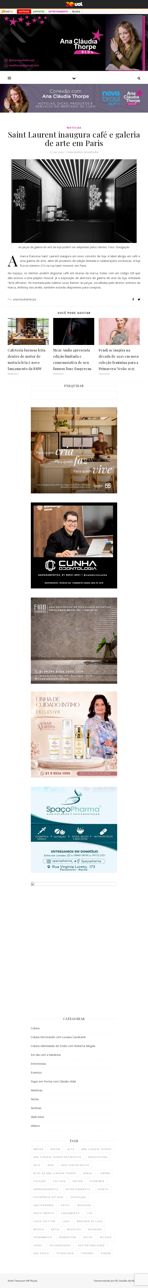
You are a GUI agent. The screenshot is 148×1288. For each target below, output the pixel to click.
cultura (59, 1181)
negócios (74, 1229)
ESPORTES (39, 11)
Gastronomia (44, 1205)
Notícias (74, 127)
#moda (38, 1149)
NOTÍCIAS (24, 11)
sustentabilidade (91, 1245)
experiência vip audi (49, 1197)
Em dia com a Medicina (46, 1055)
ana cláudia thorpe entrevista (57, 1157)
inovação (84, 1205)
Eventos (36, 1072)
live (90, 1213)
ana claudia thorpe (96, 1149)
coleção (40, 1181)
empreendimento (46, 1189)
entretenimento (78, 1189)
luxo (66, 1221)
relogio (106, 1237)
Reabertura (68, 1237)
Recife (88, 1237)
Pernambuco (43, 1237)
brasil (88, 1173)
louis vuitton (44, 1221)
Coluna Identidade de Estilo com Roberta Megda (63, 1046)
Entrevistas (38, 1063)
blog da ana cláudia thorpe (55, 1173)
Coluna (35, 1028)
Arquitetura (98, 1157)
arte (37, 1165)
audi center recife (75, 1165)
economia (97, 1181)
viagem (106, 1253)
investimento (44, 1213)
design (78, 1181)
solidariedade (60, 1245)
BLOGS (76, 11)
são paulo (41, 1253)
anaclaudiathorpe (24, 299)
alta (70, 1149)
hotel (65, 1205)
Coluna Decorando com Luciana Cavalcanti (58, 1037)
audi (51, 1165)
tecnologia (65, 1253)
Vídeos (35, 1126)
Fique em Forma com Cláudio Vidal (53, 1081)
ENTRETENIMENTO (58, 11)
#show (55, 1149)
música (39, 1229)
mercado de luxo (90, 1221)
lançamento (70, 1213)
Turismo (87, 1253)
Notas (35, 1099)
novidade (95, 1229)
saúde (38, 1245)
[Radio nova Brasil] (74, 111)
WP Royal (31, 1280)
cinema (105, 1173)
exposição (78, 1197)
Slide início (37, 1117)
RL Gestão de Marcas (127, 1280)
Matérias (37, 1090)
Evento (103, 1189)
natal (55, 1229)
